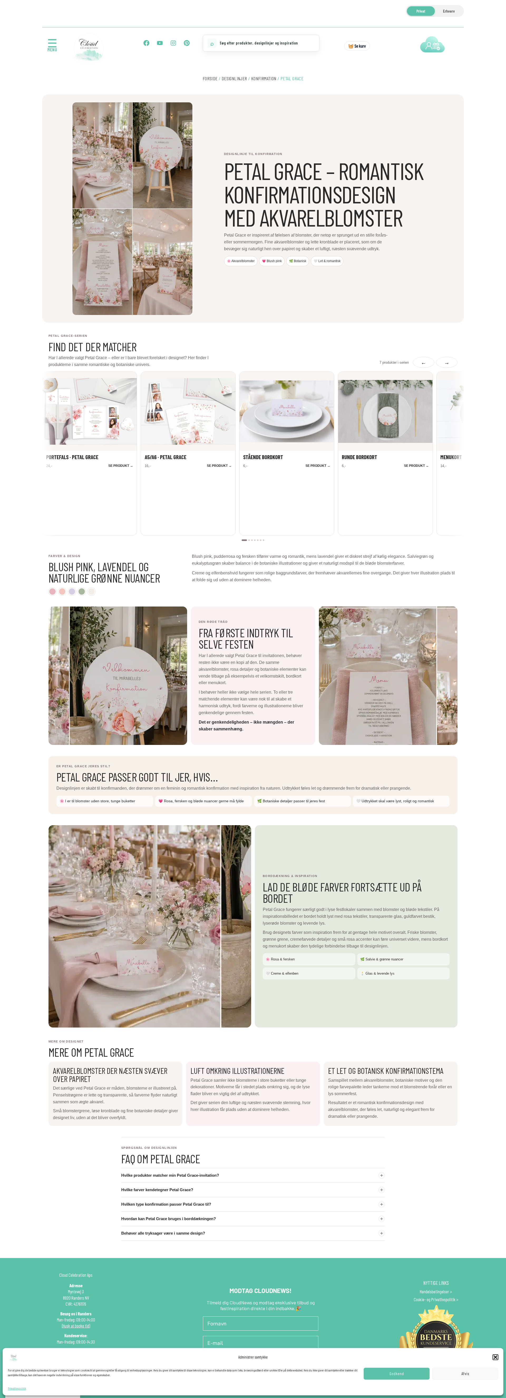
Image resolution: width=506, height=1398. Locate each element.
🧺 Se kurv (357, 45)
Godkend (397, 1373)
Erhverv (449, 10)
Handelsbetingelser (434, 1291)
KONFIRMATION (263, 78)
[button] (495, 1357)
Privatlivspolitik (17, 1388)
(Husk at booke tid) (76, 1325)
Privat (420, 10)
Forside (210, 78)
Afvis (465, 1373)
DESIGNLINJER (234, 78)
